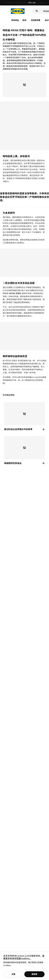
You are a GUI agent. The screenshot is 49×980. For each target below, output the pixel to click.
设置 (13, 974)
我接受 (34, 974)
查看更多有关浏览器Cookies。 (23, 957)
